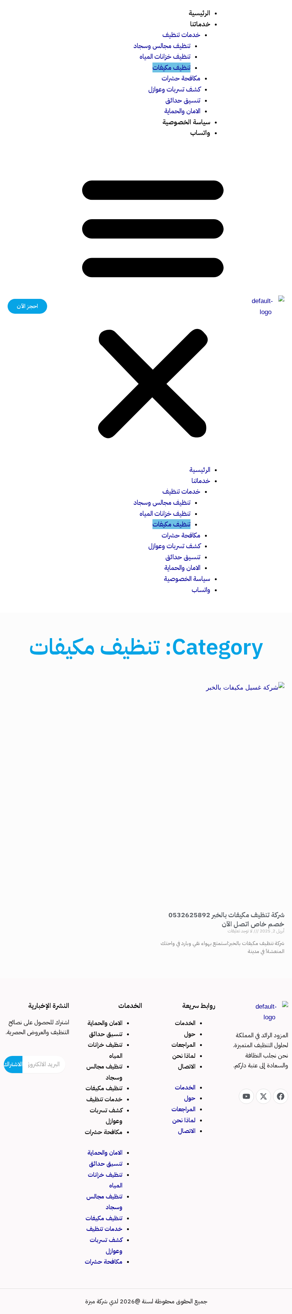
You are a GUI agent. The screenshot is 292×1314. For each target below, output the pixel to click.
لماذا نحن (183, 1056)
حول (189, 1034)
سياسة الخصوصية (186, 122)
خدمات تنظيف (181, 35)
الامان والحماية (182, 111)
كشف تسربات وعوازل (174, 89)
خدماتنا (200, 24)
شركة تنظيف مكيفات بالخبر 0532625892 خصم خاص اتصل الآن (226, 919)
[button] (153, 306)
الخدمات (185, 1023)
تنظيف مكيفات (171, 67)
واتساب (200, 133)
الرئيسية (199, 13)
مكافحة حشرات (181, 78)
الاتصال (186, 1066)
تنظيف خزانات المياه (165, 56)
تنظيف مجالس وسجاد (161, 46)
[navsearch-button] (58, 306)
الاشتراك (13, 1064)
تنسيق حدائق (182, 100)
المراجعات (183, 1044)
